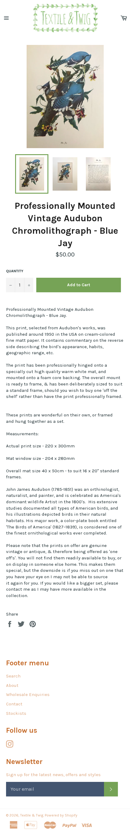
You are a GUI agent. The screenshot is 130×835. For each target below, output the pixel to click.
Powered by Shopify (61, 815)
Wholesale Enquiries (28, 694)
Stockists (16, 713)
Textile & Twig (31, 815)
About (12, 685)
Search (13, 676)
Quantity (14, 271)
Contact (14, 704)
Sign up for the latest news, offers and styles (53, 774)
